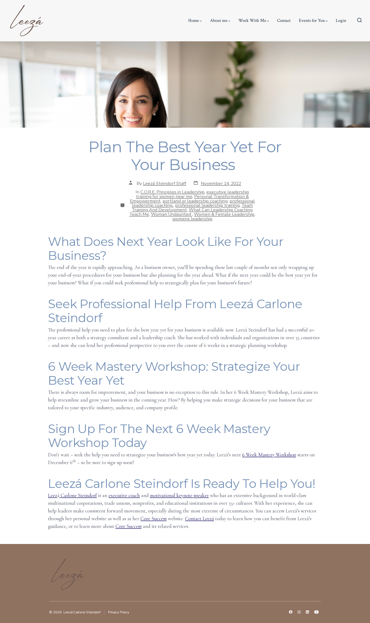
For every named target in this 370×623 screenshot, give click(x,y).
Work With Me (252, 20)
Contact (284, 20)
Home (193, 20)
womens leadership (192, 219)
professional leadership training (207, 205)
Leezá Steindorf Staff (164, 183)
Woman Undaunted (171, 214)
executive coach (124, 495)
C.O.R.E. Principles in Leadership (172, 192)
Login (341, 20)
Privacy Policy (118, 612)
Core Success (153, 518)
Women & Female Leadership (224, 214)
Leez (52, 495)
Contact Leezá (199, 518)
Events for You (312, 20)
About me (218, 20)
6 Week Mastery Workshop (269, 455)
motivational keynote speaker (179, 495)
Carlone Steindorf (78, 495)
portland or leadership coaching (195, 201)
